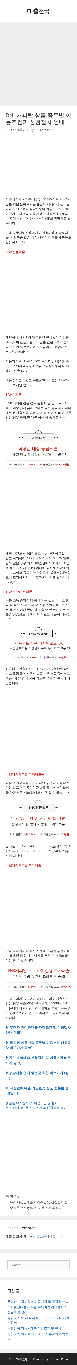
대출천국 (38, 11)
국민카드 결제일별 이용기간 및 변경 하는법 (37, 1301)
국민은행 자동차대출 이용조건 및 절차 (34, 1328)
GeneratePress (58, 1359)
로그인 (41, 1236)
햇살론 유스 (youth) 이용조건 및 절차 (32, 1103)
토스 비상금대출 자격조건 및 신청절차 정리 (36, 1107)
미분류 (14, 1196)
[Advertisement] (38, 63)
